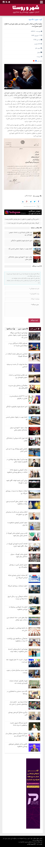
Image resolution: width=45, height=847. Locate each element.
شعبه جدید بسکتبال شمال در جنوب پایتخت (16, 671)
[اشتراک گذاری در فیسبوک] (38, 202)
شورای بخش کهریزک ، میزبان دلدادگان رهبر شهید (18, 555)
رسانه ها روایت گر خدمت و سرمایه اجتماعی (17, 365)
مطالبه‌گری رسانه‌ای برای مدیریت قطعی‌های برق (17, 386)
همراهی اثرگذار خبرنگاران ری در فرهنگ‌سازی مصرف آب (18, 344)
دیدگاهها (10, 329)
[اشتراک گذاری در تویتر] (34, 202)
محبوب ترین (22, 329)
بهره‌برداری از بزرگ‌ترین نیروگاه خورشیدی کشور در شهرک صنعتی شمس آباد (17, 335)
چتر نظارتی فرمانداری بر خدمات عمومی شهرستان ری (20, 233)
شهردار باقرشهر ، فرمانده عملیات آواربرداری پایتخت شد (18, 682)
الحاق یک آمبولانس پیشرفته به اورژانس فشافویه (18, 608)
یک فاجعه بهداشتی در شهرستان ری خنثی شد (17, 629)
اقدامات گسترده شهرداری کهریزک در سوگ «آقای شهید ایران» (17, 544)
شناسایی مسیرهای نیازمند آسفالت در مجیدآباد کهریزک (16, 355)
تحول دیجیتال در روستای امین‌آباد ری (17, 587)
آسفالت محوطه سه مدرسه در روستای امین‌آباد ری (16, 492)
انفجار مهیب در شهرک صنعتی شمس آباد (20, 249)
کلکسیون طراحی (31, 844)
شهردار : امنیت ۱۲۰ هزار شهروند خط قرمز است (16, 660)
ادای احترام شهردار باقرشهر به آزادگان (21, 240)
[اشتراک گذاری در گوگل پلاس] (26, 202)
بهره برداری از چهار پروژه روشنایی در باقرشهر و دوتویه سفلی (17, 460)
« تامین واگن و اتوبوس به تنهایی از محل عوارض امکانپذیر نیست (22, 219)
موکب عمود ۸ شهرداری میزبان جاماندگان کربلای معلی (20, 258)
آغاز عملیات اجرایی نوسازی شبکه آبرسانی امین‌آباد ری (17, 576)
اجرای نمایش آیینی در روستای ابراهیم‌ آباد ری (18, 566)
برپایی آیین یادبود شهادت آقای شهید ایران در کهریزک (16, 481)
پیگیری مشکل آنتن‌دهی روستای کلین (17, 713)
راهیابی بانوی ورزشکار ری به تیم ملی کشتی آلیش (16, 450)
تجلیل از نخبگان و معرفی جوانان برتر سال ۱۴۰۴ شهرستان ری (16, 734)
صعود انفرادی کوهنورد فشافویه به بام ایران (17, 523)
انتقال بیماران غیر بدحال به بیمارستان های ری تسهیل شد (16, 513)
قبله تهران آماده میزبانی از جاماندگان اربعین (16, 439)
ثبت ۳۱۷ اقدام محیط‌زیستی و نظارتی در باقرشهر (18, 397)
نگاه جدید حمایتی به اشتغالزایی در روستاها (17, 692)
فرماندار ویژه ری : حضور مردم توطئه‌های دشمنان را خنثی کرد (18, 703)
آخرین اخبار (34, 329)
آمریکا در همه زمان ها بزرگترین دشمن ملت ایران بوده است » (23, 223)
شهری (36, 19)
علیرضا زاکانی (28, 196)
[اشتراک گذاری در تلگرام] (30, 202)
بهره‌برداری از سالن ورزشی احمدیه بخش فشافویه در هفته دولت (17, 650)
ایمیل (38, 52)
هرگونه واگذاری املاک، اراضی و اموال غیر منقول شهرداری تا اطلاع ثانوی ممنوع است (23, 25)
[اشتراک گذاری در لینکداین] (22, 202)
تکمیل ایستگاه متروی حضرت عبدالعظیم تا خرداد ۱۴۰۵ (18, 724)
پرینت (39, 56)
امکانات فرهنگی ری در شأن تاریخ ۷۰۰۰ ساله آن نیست (17, 597)
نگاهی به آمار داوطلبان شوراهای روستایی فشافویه (18, 745)
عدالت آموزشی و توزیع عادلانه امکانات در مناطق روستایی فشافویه (17, 471)
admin (33, 31)
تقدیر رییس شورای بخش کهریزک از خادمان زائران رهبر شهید (16, 534)
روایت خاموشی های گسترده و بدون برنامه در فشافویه (16, 502)
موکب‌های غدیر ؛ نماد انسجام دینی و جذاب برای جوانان (17, 618)
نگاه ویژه (31, 19)
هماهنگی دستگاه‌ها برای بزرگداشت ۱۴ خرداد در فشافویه (17, 639)
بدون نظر (37, 48)
